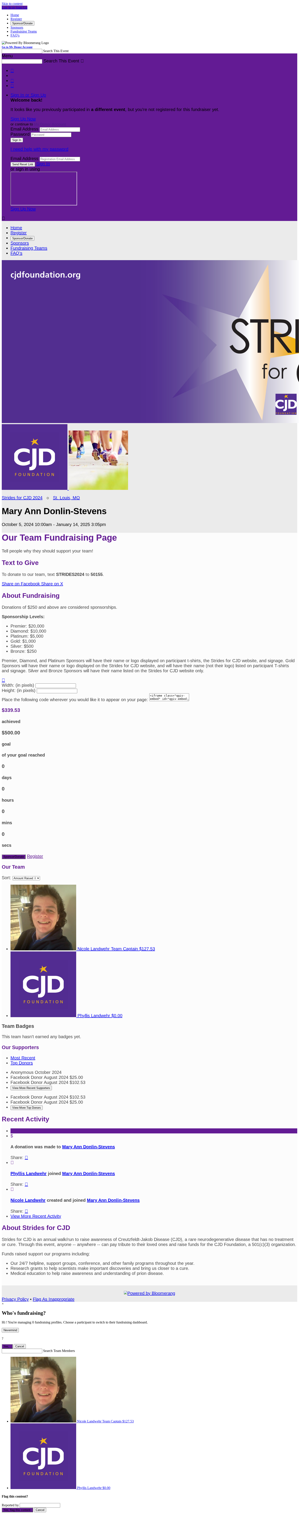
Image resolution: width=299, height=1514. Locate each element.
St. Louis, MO (66, 497)
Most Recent (23, 1057)
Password (20, 134)
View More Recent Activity (36, 1216)
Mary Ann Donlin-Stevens (88, 1146)
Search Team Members (59, 1351)
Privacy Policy (15, 1299)
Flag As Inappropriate (53, 1299)
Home (15, 15)
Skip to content (12, 3)
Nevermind (10, 1330)
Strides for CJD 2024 (22, 497)
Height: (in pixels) (18, 690)
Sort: (6, 877)
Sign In (43, 163)
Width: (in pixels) (18, 685)
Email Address (24, 129)
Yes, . (7, 1346)
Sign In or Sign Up (28, 95)
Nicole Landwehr (28, 1200)
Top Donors (22, 1063)
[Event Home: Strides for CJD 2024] (98, 488)
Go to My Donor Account (17, 47)
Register (16, 19)
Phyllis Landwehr (29, 1173)
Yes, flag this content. (17, 1510)
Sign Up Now (23, 118)
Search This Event (56, 51)
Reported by (10, 1505)
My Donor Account (50, 124)
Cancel (19, 1346)
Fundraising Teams (24, 31)
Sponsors (17, 27)
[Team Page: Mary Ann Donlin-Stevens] (35, 488)
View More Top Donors (26, 1107)
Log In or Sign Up (14, 7)
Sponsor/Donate (22, 23)
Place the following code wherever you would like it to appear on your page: (75, 699)
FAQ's (15, 35)
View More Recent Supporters (31, 1088)
